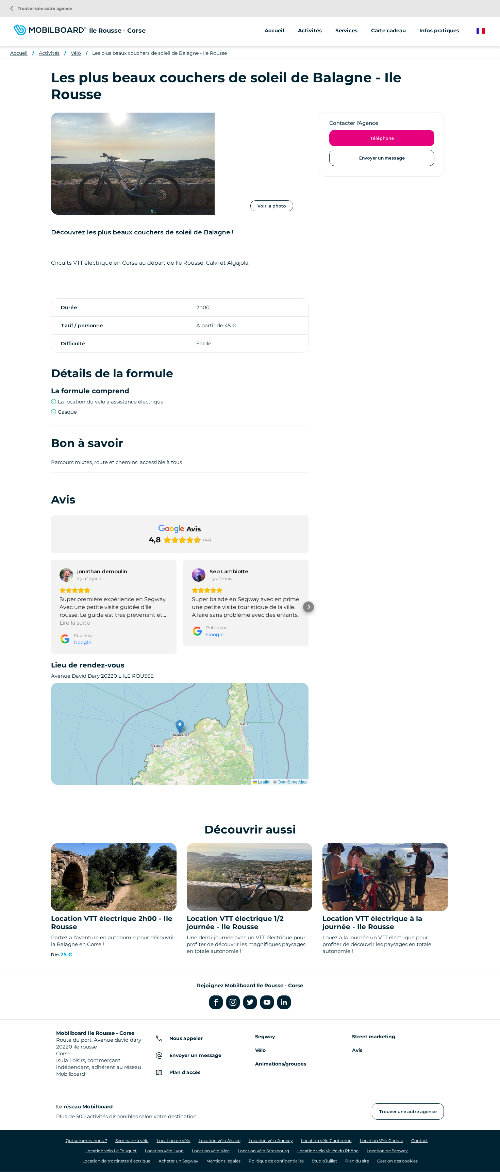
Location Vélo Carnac (381, 1140)
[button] (51, 606)
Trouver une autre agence (41, 8)
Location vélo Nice (211, 1150)
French (486, 31)
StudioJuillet (324, 1160)
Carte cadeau (388, 30)
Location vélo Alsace (219, 1140)
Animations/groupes (280, 1064)
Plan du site (357, 1160)
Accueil (274, 30)
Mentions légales (223, 1160)
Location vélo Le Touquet (111, 1150)
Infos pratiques (439, 30)
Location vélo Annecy (271, 1140)
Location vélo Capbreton (326, 1140)
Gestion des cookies (397, 1160)
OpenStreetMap (292, 782)
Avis (357, 1050)
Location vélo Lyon (164, 1150)
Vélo (76, 53)
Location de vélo (173, 1140)
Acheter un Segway (178, 1160)
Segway (265, 1037)
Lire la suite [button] (75, 623)
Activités (49, 53)
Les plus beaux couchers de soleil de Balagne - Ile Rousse (159, 53)
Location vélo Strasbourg (263, 1150)
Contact (419, 1140)
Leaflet (263, 782)
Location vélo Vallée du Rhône (328, 1150)
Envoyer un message (382, 158)
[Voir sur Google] (66, 575)
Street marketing (373, 1037)
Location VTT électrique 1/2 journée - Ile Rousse (235, 922)
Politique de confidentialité (276, 1160)
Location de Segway (387, 1150)
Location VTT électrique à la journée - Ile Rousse (372, 922)
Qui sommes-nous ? (86, 1140)
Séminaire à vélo (132, 1140)
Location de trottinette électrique (116, 1160)
